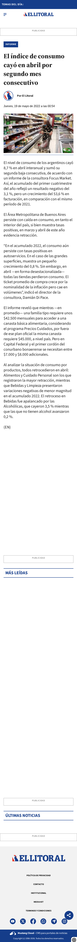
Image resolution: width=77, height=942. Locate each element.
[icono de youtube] (13, 921)
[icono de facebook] (33, 921)
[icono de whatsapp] (43, 921)
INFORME (10, 44)
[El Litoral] (39, 14)
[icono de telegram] (54, 921)
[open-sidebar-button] (5, 14)
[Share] (68, 916)
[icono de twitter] (23, 921)
